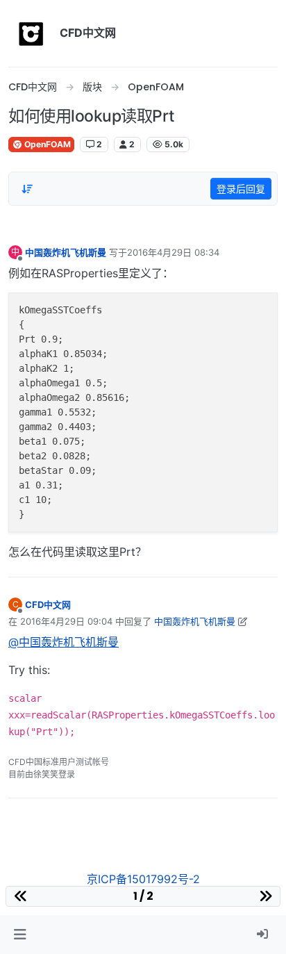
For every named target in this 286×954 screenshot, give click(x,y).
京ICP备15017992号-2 (143, 879)
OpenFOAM (46, 144)
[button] (20, 934)
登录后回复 (241, 189)
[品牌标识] (31, 33)
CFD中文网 (48, 604)
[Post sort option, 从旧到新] (27, 189)
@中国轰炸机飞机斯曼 (63, 642)
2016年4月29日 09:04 (66, 621)
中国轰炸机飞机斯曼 (65, 252)
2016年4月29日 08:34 (173, 252)
